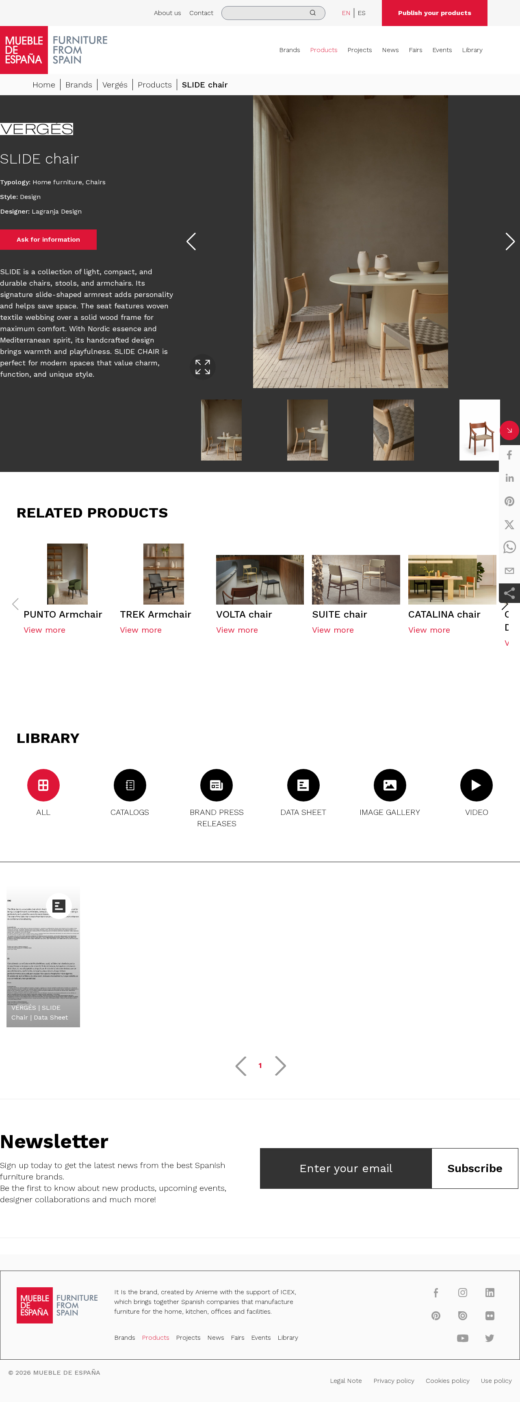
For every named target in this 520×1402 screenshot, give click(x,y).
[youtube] (463, 1338)
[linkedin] (509, 478)
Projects (359, 50)
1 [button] (260, 1065)
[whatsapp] (509, 547)
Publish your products (434, 13)
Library (472, 50)
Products (324, 50)
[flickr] (489, 1315)
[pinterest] (509, 501)
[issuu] (463, 1315)
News (390, 50)
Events (442, 50)
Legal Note (346, 1381)
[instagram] (463, 1292)
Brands (289, 50)
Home (43, 85)
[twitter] (509, 524)
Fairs (415, 50)
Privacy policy (393, 1381)
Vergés (115, 85)
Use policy (496, 1381)
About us (167, 13)
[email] (509, 571)
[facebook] (509, 455)
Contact (201, 13)
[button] (505, 604)
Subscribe (475, 1168)
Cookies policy (448, 1381)
